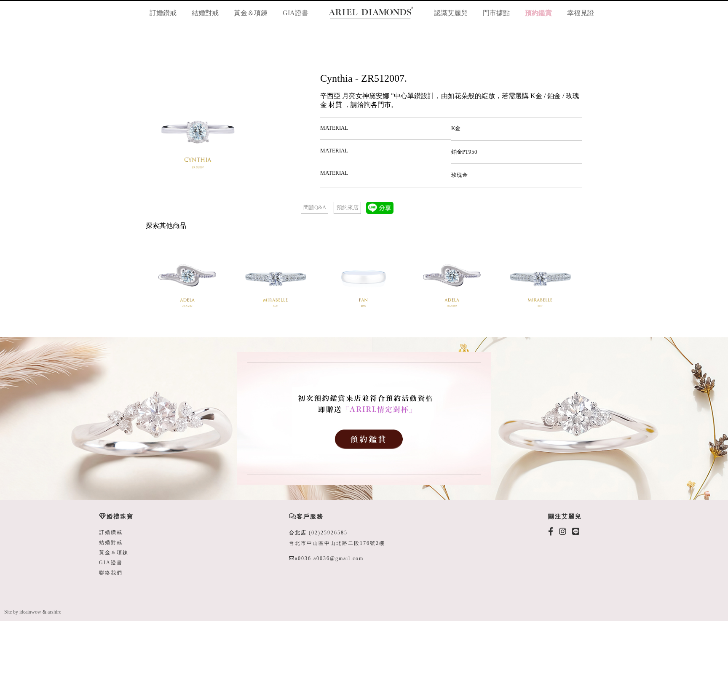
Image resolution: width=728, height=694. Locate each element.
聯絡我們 (111, 573)
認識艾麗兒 (451, 12)
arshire (54, 612)
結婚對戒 (205, 12)
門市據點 (496, 12)
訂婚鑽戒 (163, 12)
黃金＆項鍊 (251, 12)
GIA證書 (295, 12)
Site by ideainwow (22, 612)
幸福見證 (580, 12)
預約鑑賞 (538, 12)
